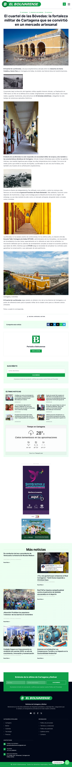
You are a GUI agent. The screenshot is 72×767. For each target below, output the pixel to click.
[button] (64, 4)
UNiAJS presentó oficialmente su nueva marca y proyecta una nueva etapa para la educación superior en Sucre (56, 417)
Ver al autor (36, 351)
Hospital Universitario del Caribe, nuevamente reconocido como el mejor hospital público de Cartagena (24, 416)
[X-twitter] (41, 713)
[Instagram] (34, 713)
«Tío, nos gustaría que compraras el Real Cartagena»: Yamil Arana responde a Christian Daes (52, 578)
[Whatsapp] (67, 762)
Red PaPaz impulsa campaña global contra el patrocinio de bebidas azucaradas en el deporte (50, 592)
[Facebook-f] (38, 713)
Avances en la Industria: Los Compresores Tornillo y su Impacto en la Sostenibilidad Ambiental (52, 651)
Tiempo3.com (39, 453)
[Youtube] (31, 713)
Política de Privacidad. (52, 379)
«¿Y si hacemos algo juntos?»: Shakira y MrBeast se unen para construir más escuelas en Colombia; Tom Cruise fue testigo (25, 407)
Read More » (7, 562)
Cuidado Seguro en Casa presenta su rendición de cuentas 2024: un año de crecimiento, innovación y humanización (19, 651)
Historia (42, 316)
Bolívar (31, 316)
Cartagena (25, 12)
